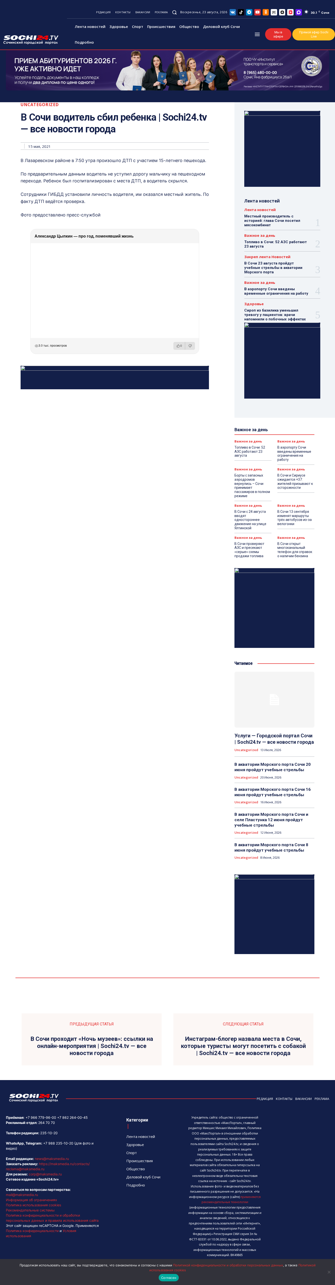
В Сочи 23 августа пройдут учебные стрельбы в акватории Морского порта (273, 267)
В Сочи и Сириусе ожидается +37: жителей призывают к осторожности (295, 481)
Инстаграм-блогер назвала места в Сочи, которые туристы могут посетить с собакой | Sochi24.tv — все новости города (243, 1046)
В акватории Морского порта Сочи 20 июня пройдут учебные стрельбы (272, 767)
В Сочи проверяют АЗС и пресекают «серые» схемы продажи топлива (249, 550)
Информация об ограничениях (31, 1200)
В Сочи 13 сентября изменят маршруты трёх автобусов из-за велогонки (294, 518)
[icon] (233, 12)
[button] (174, 12)
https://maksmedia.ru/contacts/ (64, 1164)
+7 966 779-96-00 (41, 1117)
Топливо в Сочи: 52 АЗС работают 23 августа (249, 451)
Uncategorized (40, 104)
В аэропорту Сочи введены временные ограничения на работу (276, 291)
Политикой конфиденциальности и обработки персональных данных (228, 1265)
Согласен (168, 1278)
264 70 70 (46, 1123)
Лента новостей (260, 210)
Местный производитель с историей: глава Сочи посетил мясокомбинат (272, 220)
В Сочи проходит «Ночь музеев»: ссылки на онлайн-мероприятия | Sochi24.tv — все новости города (91, 1046)
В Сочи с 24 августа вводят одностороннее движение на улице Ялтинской (250, 520)
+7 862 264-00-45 (72, 1117)
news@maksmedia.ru (52, 1159)
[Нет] (328, 1272)
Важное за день (259, 235)
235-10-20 (49, 1133)
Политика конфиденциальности (32, 1231)
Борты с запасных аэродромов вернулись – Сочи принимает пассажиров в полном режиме (252, 485)
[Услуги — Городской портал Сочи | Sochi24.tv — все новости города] (274, 700)
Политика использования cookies (33, 1205)
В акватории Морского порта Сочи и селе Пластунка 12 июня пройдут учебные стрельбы (271, 820)
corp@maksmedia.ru (45, 1174)
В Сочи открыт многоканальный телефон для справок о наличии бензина (294, 550)
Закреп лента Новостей (267, 257)
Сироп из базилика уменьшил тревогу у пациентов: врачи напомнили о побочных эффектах (275, 314)
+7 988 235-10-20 (58, 1143)
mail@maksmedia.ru (22, 1195)
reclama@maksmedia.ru (25, 1169)
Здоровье (254, 304)
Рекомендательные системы (30, 1210)
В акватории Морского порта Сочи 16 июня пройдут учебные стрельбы (272, 792)
